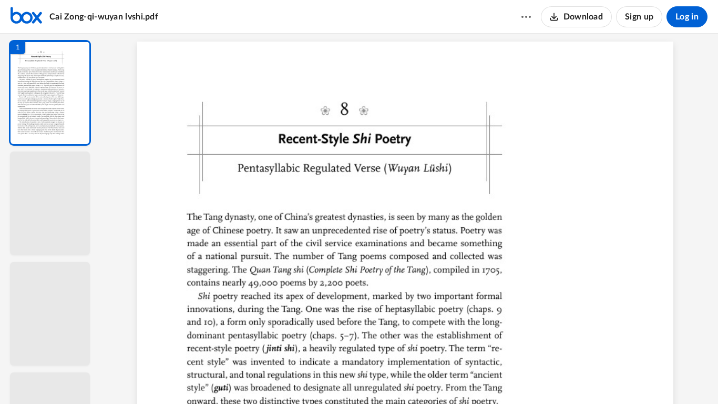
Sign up (639, 17)
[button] (50, 93)
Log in (687, 17)
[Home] (26, 17)
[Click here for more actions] (526, 16)
